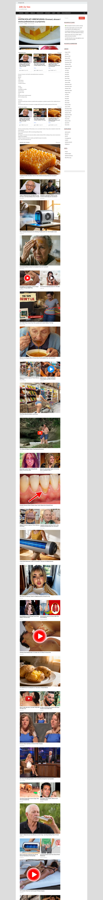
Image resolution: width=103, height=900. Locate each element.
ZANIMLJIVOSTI (68, 142)
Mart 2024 (67, 78)
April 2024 (67, 76)
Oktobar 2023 (68, 88)
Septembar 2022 (68, 114)
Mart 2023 (67, 102)
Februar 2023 (67, 104)
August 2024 (67, 68)
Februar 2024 (67, 80)
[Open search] (84, 13)
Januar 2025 (67, 58)
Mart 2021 (67, 124)
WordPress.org (68, 157)
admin (26, 23)
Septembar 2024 (68, 66)
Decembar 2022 (68, 108)
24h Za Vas (24, 6)
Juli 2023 (67, 94)
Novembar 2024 (68, 62)
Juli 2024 (67, 70)
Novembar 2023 (68, 86)
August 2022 (67, 116)
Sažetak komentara (69, 155)
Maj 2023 (67, 98)
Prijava (66, 151)
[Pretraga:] (74, 18)
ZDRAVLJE (67, 144)
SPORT (66, 136)
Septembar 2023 (68, 90)
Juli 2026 (67, 54)
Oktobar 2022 (68, 112)
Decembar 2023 (68, 84)
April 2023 (67, 100)
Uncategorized (68, 138)
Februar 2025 (67, 56)
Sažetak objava (68, 153)
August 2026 (67, 52)
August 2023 (67, 92)
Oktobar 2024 (68, 64)
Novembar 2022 (68, 110)
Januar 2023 (67, 106)
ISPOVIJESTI (67, 132)
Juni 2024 (67, 72)
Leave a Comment (31, 23)
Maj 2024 (67, 74)
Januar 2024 (67, 82)
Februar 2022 (67, 120)
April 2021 (67, 122)
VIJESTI (66, 140)
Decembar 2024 (68, 60)
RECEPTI (19, 17)
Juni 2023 (67, 96)
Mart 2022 (67, 118)
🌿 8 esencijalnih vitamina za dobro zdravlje (74, 25)
